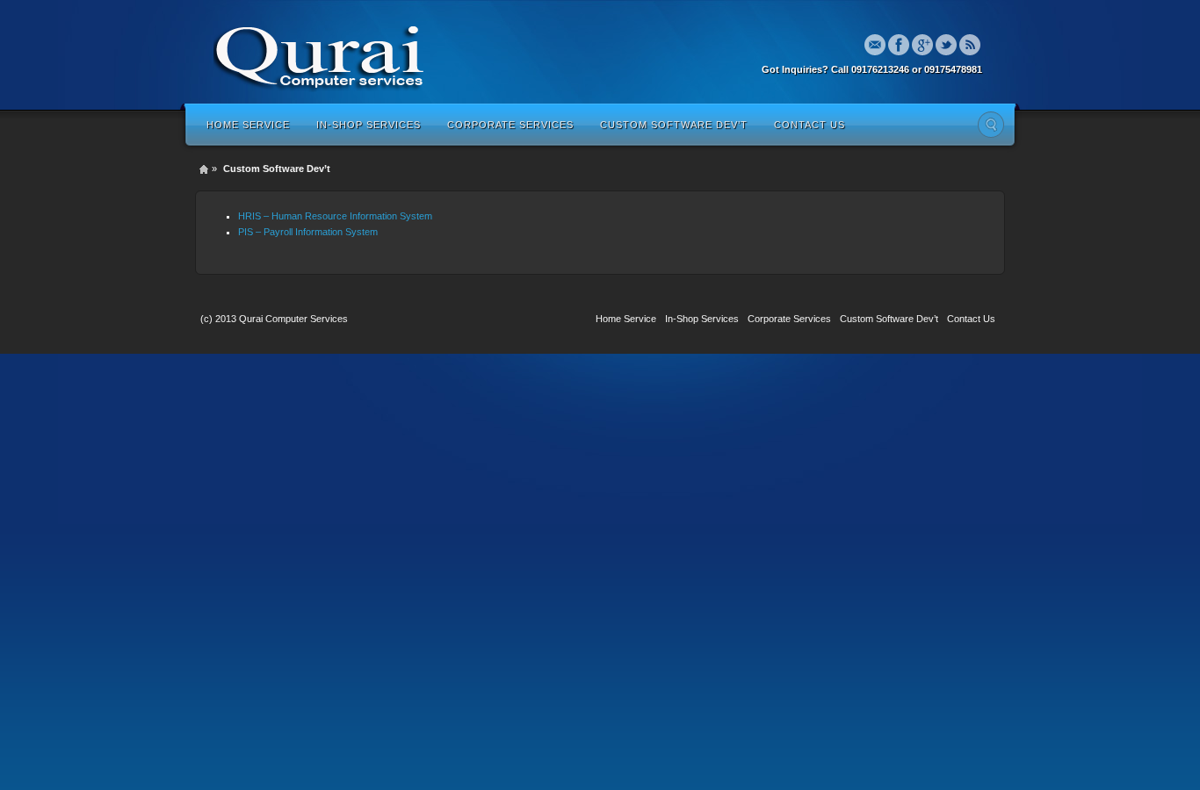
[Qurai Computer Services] (319, 55)
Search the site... (991, 124)
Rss (969, 44)
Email (875, 44)
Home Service (248, 124)
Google (922, 44)
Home (203, 169)
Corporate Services (510, 124)
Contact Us (809, 124)
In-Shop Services (368, 124)
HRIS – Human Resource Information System (335, 216)
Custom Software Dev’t (674, 124)
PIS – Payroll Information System (308, 231)
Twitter (946, 44)
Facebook (898, 44)
